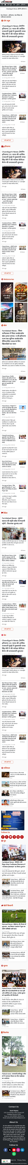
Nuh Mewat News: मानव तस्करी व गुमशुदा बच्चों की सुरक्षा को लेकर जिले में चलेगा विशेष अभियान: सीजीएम (9, 558)
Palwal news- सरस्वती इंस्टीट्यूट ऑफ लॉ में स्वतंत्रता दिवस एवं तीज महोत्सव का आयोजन (14, 1076)
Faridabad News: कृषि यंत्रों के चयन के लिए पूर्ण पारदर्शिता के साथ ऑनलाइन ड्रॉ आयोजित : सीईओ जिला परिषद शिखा (13, 955)
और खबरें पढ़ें (7, 140)
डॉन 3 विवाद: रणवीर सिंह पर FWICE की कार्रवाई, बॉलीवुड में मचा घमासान (17, 793)
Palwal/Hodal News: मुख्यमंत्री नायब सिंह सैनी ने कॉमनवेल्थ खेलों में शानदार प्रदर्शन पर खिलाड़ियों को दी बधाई (8, 439)
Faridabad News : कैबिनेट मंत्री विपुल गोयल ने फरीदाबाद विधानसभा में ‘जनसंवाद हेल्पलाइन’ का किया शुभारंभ (9, 96)
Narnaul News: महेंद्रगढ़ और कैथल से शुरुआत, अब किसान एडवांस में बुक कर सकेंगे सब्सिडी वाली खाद (14, 926)
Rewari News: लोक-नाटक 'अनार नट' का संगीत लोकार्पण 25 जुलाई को (18, 774)
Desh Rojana (24, 1163)
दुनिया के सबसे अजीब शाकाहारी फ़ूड (21, 296)
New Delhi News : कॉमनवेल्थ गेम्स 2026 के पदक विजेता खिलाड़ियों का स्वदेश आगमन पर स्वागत (9, 464)
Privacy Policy (21, 1160)
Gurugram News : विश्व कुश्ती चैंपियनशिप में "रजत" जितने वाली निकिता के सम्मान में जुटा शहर (9, 488)
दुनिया (18, 5)
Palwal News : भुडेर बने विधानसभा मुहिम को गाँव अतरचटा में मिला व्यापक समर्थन (17, 1012)
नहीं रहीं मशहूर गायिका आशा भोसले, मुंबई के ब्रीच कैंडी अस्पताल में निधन (18, 802)
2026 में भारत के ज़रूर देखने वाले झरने (7, 316)
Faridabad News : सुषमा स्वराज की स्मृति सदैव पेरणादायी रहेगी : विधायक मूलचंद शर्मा (13, 521)
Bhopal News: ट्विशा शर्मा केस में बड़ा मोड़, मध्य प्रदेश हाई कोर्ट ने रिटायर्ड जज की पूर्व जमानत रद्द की (18, 784)
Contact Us (12, 1160)
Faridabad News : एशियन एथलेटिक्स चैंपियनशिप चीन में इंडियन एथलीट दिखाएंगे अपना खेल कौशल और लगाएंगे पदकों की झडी (9, 607)
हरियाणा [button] (23, 5)
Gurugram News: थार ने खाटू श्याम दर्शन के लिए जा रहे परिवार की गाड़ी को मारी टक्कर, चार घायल (9, 583)
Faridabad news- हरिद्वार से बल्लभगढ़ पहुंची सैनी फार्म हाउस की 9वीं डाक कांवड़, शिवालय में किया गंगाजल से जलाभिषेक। (14, 1094)
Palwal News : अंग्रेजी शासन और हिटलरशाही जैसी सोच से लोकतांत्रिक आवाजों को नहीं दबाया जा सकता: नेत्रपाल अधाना (9, 119)
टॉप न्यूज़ (9, 5)
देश (14, 5)
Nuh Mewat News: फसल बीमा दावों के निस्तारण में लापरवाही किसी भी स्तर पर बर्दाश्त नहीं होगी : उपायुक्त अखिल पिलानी (13, 944)
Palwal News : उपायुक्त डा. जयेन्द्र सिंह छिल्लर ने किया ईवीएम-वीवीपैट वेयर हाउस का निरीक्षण (13, 1022)
